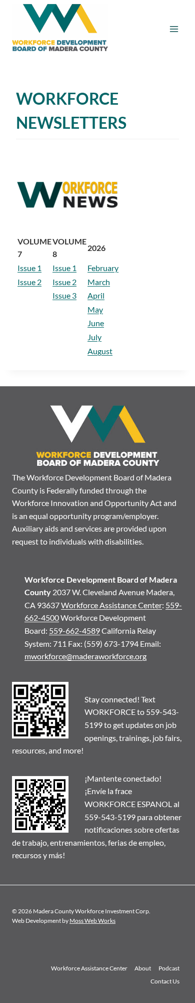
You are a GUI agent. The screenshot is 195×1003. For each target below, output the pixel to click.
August (100, 351)
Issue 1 (30, 268)
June (96, 323)
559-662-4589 (74, 630)
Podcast (169, 968)
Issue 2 (30, 282)
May (95, 309)
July (95, 337)
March (99, 282)
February (103, 268)
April (96, 295)
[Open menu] (173, 29)
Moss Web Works (93, 920)
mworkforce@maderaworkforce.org (85, 656)
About (142, 968)
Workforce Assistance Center (111, 605)
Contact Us (165, 981)
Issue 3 (64, 295)
